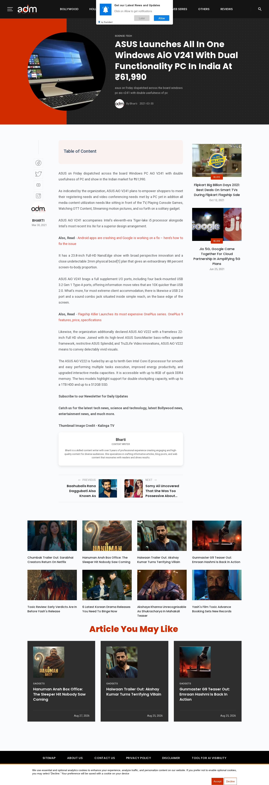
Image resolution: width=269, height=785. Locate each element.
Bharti (38, 220)
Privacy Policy (138, 758)
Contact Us (104, 758)
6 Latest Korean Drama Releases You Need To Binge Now (106, 609)
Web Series (179, 9)
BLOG (217, 176)
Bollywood (69, 9)
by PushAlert (107, 22)
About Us (75, 758)
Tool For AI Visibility (209, 758)
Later (142, 18)
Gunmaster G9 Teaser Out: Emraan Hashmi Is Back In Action (216, 559)
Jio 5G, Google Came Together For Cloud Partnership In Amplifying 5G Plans (216, 256)
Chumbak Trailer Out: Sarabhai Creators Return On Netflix (50, 559)
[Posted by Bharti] (119, 103)
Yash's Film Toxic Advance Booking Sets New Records (211, 609)
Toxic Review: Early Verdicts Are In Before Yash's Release (52, 609)
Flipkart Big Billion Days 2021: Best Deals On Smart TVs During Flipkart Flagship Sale (217, 190)
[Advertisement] (13, 76)
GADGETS (39, 683)
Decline (230, 781)
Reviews (227, 9)
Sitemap (49, 758)
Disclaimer (171, 758)
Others (204, 9)
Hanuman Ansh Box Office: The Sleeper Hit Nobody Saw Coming (106, 559)
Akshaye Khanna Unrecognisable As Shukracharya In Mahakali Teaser (161, 611)
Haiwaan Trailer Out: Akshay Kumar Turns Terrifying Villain (158, 559)
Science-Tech (123, 36)
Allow (161, 18)
